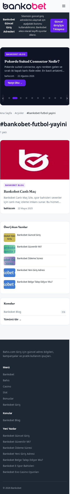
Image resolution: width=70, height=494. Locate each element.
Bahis (6, 380)
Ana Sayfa (6, 113)
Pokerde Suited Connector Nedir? (31, 61)
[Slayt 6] (37, 98)
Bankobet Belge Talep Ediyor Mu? (23, 460)
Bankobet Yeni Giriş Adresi (19, 453)
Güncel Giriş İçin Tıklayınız (58, 25)
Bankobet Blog (14, 185)
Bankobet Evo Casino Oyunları (21, 472)
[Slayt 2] (14, 98)
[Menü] (63, 6)
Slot (5, 392)
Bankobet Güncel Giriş (16, 435)
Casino (7, 386)
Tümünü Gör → (12, 319)
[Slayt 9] (55, 98)
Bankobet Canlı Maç (20, 191)
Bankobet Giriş (11, 404)
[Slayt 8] (49, 98)
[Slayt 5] (32, 98)
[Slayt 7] (43, 98)
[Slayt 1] (9, 98)
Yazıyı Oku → (15, 82)
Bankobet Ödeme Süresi (17, 447)
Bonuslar (8, 398)
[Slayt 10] (60, 98)
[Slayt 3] (20, 98)
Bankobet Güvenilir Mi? (17, 441)
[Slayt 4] (26, 98)
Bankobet (8, 374)
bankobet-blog (15, 54)
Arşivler (19, 113)
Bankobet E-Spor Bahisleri (18, 465)
